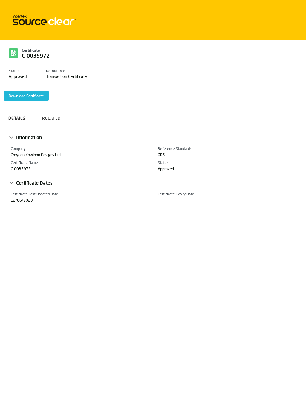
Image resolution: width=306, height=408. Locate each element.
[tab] (17, 116)
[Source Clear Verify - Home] (43, 20)
